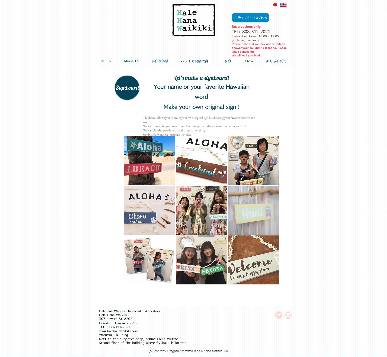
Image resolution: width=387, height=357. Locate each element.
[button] (127, 88)
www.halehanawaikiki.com (118, 331)
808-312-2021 (256, 32)
